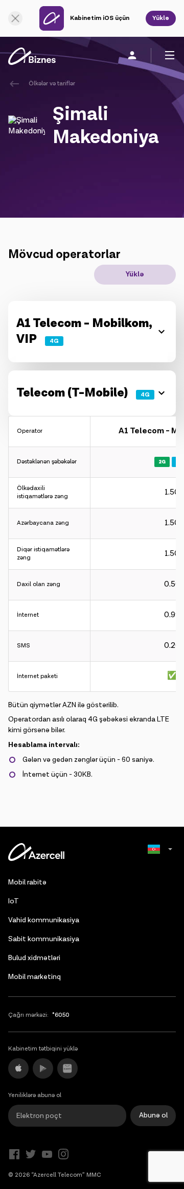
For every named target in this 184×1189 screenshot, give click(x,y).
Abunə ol (153, 1115)
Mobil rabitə (27, 882)
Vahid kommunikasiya (43, 920)
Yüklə (160, 18)
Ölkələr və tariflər (52, 83)
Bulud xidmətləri (34, 958)
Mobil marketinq (34, 977)
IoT (13, 901)
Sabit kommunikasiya (43, 939)
